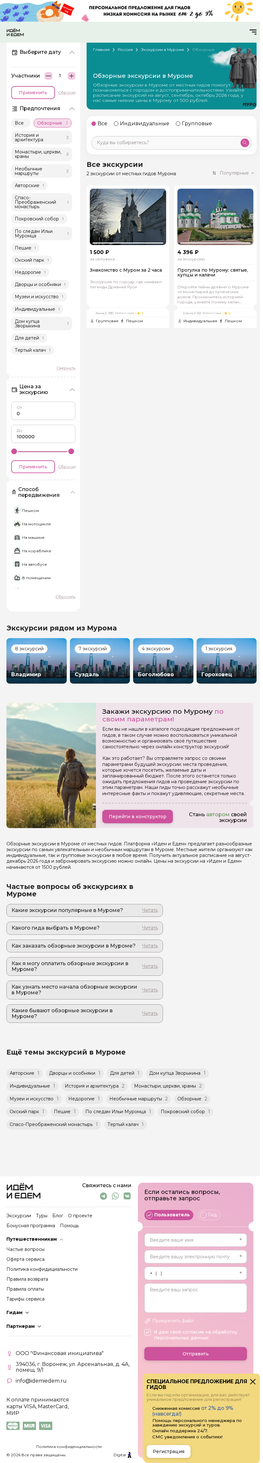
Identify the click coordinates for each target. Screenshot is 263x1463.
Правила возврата (27, 1279)
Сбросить (68, 93)
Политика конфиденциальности (69, 1446)
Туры (41, 1216)
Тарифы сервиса (25, 1299)
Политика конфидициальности (42, 1269)
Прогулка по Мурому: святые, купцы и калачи (212, 273)
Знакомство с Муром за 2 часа (126, 270)
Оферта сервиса (25, 1259)
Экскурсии (18, 1216)
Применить (33, 92)
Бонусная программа (30, 1226)
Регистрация (168, 1451)
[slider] (14, 451)
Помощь (69, 1226)
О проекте (80, 1216)
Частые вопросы (25, 1249)
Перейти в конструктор (137, 816)
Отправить (195, 1354)
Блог (57, 1216)
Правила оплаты (25, 1289)
